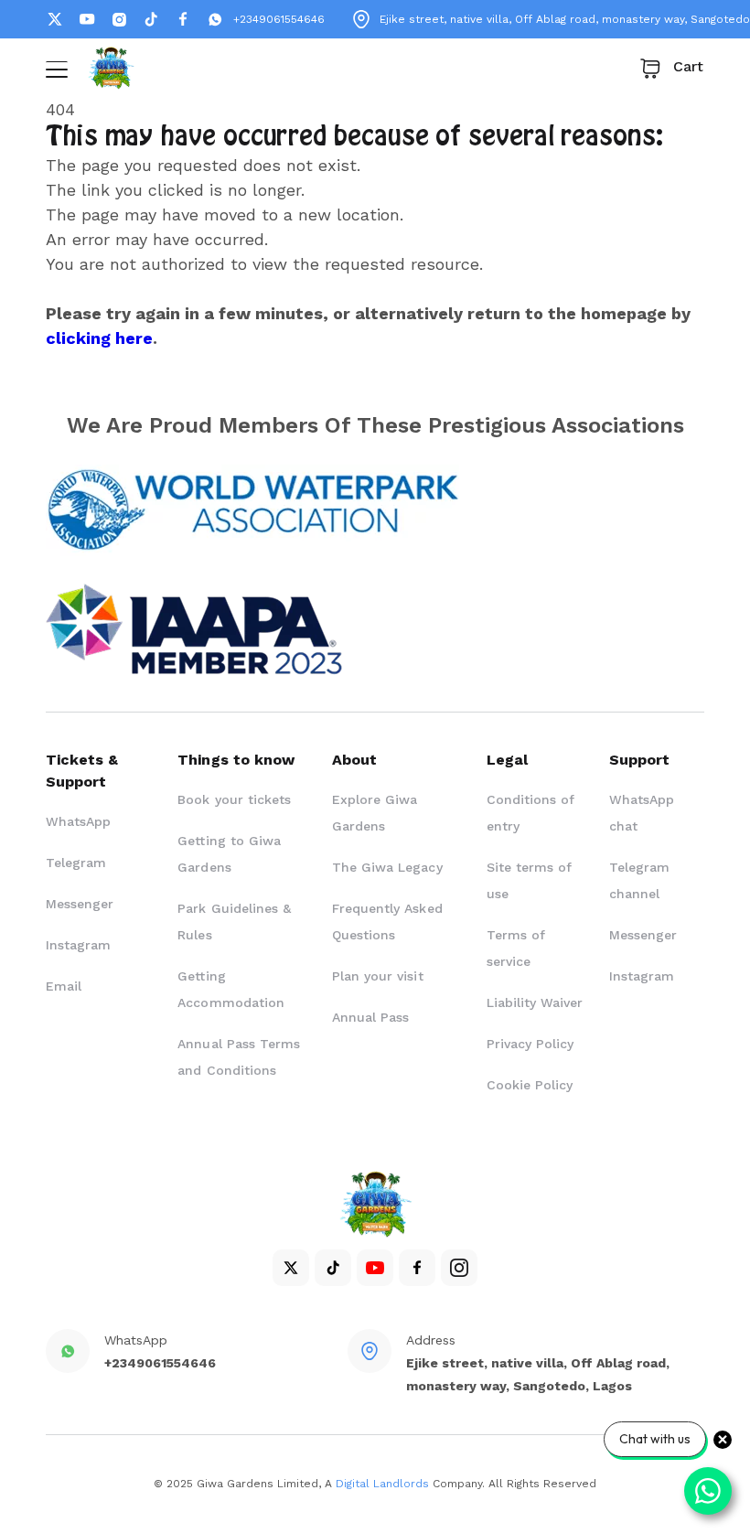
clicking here (99, 338)
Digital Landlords (382, 1483)
